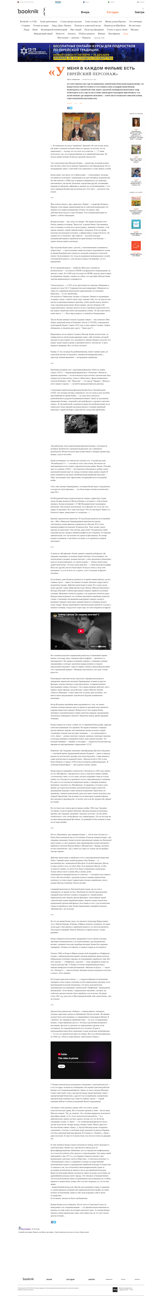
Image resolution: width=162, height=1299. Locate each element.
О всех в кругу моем (117, 29)
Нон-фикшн (114, 33)
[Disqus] (81, 1249)
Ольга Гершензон (73, 79)
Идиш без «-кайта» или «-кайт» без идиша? (136, 160)
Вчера (85, 12)
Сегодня (112, 12)
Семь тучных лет (93, 21)
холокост (69, 103)
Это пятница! (135, 21)
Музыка (134, 29)
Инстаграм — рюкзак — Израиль (74, 37)
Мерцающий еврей (43, 33)
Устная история (41, 25)
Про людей (75, 29)
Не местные (135, 25)
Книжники (141, 2)
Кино (35, 29)
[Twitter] (71, 108)
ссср (76, 103)
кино (81, 103)
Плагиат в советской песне (88, 25)
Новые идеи (136, 253)
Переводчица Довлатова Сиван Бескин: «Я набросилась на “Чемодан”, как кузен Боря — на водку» (136, 135)
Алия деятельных (48, 21)
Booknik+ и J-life (28, 21)
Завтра (139, 12)
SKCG (131, 1289)
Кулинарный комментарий (54, 29)
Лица (125, 33)
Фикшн (101, 33)
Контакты (137, 1279)
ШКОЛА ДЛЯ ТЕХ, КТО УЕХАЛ (136, 234)
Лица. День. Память (61, 25)
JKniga (87, 2)
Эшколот (112, 2)
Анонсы (72, 33)
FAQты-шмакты (87, 33)
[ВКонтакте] (68, 108)
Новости (60, 33)
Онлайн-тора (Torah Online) (26, 2)
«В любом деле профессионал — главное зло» (136, 183)
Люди (26, 29)
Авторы (123, 1279)
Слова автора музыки (71, 21)
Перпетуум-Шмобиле (115, 25)
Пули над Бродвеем (94, 29)
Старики (25, 25)
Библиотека (109, 1279)
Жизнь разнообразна (115, 21)
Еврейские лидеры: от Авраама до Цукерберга (136, 212)
